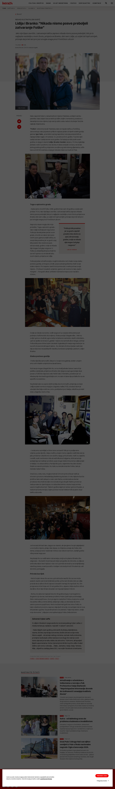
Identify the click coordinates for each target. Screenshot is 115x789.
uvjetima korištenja (46, 779)
